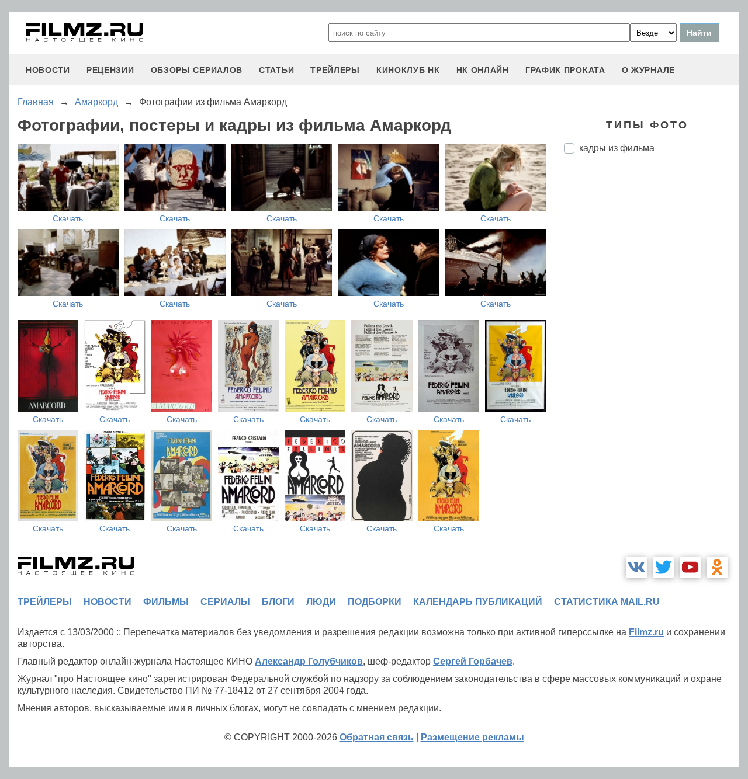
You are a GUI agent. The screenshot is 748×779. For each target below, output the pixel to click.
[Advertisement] (651, 358)
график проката (565, 70)
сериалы (225, 602)
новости (48, 70)
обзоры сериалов (197, 70)
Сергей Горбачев (472, 661)
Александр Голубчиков (309, 661)
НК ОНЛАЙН (482, 70)
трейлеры (335, 70)
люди (321, 602)
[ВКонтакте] (636, 567)
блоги (278, 602)
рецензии (110, 70)
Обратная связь (377, 737)
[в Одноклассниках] (717, 567)
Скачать (68, 218)
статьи (276, 70)
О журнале (648, 70)
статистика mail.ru (607, 602)
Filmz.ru (646, 632)
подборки (374, 602)
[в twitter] (663, 567)
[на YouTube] (690, 567)
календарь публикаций (477, 602)
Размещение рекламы (472, 737)
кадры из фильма (616, 148)
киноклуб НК (408, 70)
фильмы (166, 602)
